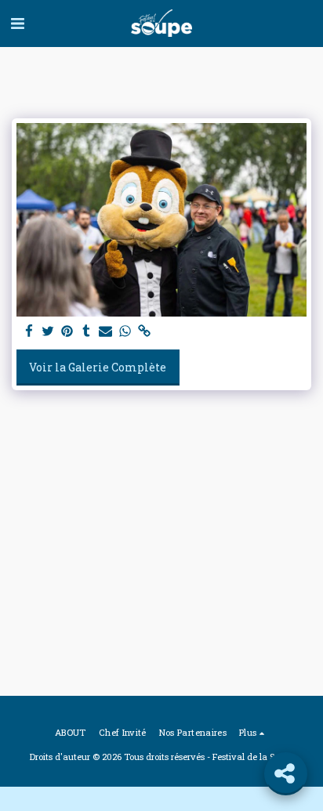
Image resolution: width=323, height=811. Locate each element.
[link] (144, 331)
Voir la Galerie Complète (97, 367)
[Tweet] (49, 331)
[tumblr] (87, 331)
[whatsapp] (125, 331)
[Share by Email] (106, 331)
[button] (17, 22)
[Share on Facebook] (29, 331)
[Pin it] (67, 331)
